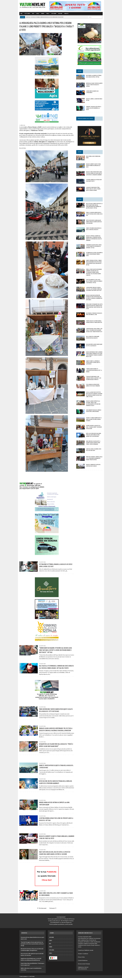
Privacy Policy (81, 957)
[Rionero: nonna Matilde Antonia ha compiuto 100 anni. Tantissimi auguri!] (28, 809)
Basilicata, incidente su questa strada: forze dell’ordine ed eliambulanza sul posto (93, 165)
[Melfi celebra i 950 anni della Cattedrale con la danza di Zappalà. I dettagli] (80, 78)
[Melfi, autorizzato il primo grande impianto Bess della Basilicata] (80, 339)
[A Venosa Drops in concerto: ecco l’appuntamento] (80, 94)
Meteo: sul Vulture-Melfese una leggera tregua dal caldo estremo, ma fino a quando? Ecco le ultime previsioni (93, 435)
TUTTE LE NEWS (27, 13)
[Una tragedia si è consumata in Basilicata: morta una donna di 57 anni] (80, 316)
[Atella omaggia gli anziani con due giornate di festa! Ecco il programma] (80, 387)
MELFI (33, 13)
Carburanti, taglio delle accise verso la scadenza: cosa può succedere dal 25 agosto (93, 108)
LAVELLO (37, 13)
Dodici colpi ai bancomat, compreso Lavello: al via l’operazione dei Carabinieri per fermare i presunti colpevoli (94, 458)
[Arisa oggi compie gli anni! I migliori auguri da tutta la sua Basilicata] (80, 347)
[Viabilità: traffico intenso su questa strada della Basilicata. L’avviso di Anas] (28, 772)
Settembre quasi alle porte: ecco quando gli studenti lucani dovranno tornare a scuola (94, 254)
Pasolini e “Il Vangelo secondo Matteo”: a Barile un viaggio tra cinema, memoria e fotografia (94, 419)
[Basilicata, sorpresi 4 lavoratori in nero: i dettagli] (80, 102)
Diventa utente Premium (84, 964)
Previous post (42, 908)
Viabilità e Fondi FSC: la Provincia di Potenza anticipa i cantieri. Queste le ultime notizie (93, 362)
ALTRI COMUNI (53, 13)
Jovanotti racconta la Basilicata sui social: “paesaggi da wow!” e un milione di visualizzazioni (94, 427)
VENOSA (47, 13)
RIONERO (42, 13)
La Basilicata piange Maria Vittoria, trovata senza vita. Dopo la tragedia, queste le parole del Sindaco (93, 189)
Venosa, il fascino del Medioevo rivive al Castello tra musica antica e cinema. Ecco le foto (94, 214)
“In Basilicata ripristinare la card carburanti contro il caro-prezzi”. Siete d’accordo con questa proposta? (93, 378)
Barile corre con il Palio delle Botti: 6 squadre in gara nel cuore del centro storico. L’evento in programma (93, 443)
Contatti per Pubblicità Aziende (85, 950)
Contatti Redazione (82, 960)
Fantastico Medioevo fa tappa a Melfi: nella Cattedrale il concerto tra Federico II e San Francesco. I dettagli (94, 281)
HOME (21, 13)
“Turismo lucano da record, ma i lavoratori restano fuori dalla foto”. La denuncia (94, 370)
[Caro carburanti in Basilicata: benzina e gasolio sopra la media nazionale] (80, 413)
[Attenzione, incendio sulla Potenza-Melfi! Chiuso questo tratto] (80, 182)
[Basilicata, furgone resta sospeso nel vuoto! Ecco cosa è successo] (80, 467)
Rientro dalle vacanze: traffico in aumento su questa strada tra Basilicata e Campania (94, 85)
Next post (52, 908)
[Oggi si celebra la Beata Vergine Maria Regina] (80, 159)
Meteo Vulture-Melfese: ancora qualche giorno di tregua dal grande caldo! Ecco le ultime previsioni (94, 222)
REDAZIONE (60, 13)
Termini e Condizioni (83, 953)
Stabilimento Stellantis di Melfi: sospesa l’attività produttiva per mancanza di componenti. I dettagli (94, 246)
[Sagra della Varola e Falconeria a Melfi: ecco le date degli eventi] (80, 452)
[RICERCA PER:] (95, 17)
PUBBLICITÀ (66, 13)
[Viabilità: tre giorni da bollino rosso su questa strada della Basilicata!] (80, 231)
